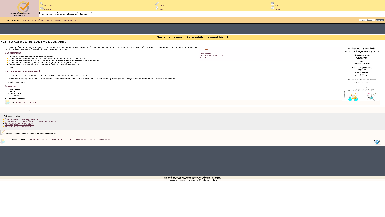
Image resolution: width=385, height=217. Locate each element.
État (74, 13)
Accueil (26, 20)
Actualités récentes (37, 20)
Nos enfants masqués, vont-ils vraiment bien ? (63, 20)
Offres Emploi (48, 5)
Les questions (205, 54)
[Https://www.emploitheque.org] (24, 14)
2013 (57, 139)
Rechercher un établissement (190, 178)
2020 (90, 139)
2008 (33, 139)
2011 (47, 139)
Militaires (70, 15)
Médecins (79, 15)
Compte (162, 5)
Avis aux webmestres (179, 177)
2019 (86, 139)
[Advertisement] (192, 28)
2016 (71, 139)
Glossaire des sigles (192, 177)
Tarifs (204, 178)
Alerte (47, 9)
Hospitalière (81, 13)
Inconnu (13, 110)
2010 (42, 139)
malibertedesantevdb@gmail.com (26, 102)
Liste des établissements (206, 177)
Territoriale (92, 13)
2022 (100, 139)
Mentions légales (176, 178)
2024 (110, 139)
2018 (81, 139)
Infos (276, 5)
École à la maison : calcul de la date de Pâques (22, 119)
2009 (38, 139)
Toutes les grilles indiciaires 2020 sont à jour (20, 126)
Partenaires (217, 177)
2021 (95, 139)
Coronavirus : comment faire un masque (19, 123)
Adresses (203, 57)
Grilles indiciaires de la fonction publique (55, 13)
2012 (52, 139)
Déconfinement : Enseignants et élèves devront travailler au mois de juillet (31, 121)
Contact (277, 9)
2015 (66, 139)
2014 (61, 139)
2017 (76, 139)
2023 (105, 139)
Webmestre (218, 178)
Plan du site (167, 178)
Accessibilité (168, 177)
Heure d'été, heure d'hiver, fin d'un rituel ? (19, 125)
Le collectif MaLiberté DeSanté (211, 55)
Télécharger (210, 178)
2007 (28, 139)
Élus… (86, 15)
